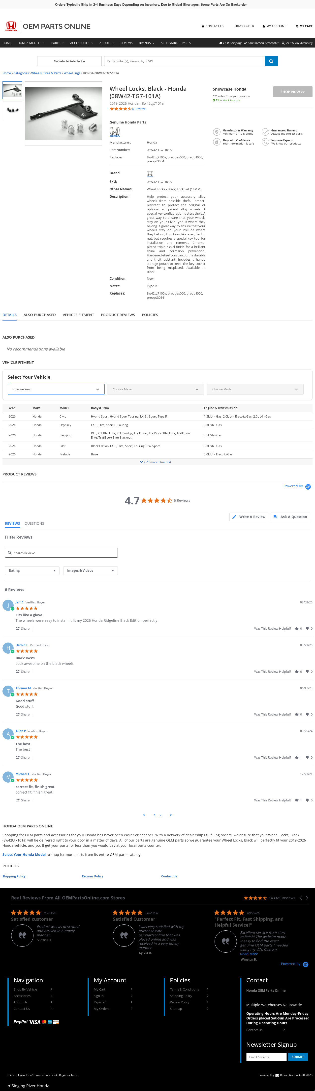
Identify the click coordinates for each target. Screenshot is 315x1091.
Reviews (127, 43)
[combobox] (32, 570)
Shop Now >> (293, 91)
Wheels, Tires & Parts (46, 73)
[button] (25, 628)
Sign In (99, 995)
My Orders (101, 1008)
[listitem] (48, 928)
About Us (106, 43)
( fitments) (157, 462)
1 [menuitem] (155, 815)
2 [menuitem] (160, 815)
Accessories (80, 43)
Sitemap (176, 1008)
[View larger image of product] (12, 90)
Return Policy (179, 1002)
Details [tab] (9, 314)
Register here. (68, 1075)
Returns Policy (92, 876)
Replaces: (116, 157)
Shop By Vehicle (25, 989)
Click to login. (16, 1075)
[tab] (248, 517)
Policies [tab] (150, 314)
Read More (249, 953)
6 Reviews (139, 109)
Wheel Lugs (72, 73)
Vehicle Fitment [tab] (78, 314)
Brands (145, 43)
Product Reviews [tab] (118, 314)
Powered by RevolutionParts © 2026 (285, 1075)
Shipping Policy (14, 876)
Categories (21, 73)
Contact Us (169, 876)
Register (100, 1002)
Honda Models (29, 43)
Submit (298, 1057)
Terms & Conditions (184, 989)
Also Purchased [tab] (40, 314)
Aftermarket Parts (176, 43)
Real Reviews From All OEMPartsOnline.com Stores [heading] (68, 898)
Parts (55, 43)
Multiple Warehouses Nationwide (274, 1004)
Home (6, 43)
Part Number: (120, 150)
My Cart (99, 989)
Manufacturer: (120, 142)
